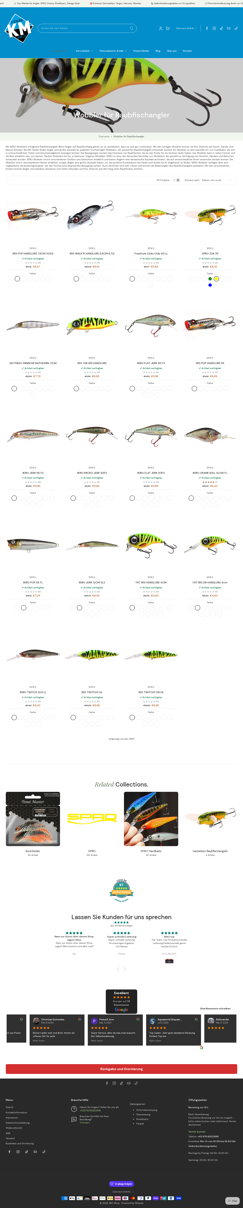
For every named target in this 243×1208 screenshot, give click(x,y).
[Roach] (30, 278)
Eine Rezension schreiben (215, 1008)
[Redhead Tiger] (23, 278)
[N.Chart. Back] (170, 498)
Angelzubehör (58, 50)
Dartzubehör (83, 50)
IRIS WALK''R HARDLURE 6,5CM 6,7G (92, 253)
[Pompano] (222, 498)
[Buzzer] (163, 388)
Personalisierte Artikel (111, 50)
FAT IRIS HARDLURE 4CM (151, 582)
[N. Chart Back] (92, 614)
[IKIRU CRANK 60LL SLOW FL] (210, 435)
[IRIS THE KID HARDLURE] (92, 326)
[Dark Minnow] (33, 395)
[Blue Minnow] (33, 388)
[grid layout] (178, 180)
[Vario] (151, 498)
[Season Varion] (157, 395)
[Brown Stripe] (151, 278)
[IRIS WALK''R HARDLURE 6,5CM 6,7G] (92, 216)
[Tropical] (33, 723)
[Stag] (229, 278)
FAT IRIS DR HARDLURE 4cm (210, 582)
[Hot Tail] (141, 614)
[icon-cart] (167, 28)
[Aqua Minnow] (52, 388)
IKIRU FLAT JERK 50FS (151, 473)
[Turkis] (144, 278)
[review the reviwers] (17, 1019)
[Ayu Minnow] (45, 388)
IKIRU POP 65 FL (33, 582)
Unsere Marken (141, 50)
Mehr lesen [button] (34, 1040)
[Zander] (138, 388)
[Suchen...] (131, 28)
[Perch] (36, 278)
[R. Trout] (85, 723)
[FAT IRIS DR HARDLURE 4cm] (210, 545)
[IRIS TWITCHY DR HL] (151, 655)
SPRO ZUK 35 (210, 253)
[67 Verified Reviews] (121, 903)
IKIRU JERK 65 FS (33, 473)
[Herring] (42, 278)
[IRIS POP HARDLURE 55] (210, 326)
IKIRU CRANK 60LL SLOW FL (210, 473)
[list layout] (174, 180)
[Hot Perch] (170, 608)
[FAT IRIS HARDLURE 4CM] (151, 545)
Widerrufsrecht (14, 1128)
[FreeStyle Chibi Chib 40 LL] (151, 216)
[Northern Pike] (160, 614)
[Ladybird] (197, 278)
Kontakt (187, 50)
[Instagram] (214, 28)
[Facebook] (207, 28)
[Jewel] (222, 278)
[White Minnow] (26, 388)
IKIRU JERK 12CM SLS (92, 582)
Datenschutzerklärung (18, 1122)
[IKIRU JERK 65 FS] (33, 435)
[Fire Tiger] (170, 278)
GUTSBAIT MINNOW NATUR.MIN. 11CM (33, 363)
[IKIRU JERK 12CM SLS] (92, 545)
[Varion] (151, 388)
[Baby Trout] (144, 388)
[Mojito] (132, 278)
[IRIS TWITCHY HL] (92, 655)
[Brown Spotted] (204, 278)
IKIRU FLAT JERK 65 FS (151, 363)
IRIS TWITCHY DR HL (151, 692)
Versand (10, 1138)
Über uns (172, 50)
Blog (158, 50)
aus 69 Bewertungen (121, 925)
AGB (8, 1133)
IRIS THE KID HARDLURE (92, 363)
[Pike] (210, 498)
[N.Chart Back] (111, 498)
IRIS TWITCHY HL (91, 692)
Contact (85, 1122)
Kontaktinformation (16, 1112)
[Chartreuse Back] (52, 498)
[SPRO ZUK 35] (210, 216)
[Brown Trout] (95, 388)
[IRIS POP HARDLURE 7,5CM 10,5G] (33, 216)
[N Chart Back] (210, 504)
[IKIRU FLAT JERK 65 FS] (151, 326)
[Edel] (157, 278)
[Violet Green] (210, 278)
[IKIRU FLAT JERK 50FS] (151, 435)
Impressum (12, 1117)
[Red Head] (151, 285)
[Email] (228, 28)
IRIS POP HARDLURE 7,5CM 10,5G (33, 253)
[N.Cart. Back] (170, 388)
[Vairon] (48, 278)
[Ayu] (163, 278)
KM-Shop (114, 1203)
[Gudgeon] (14, 498)
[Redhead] (229, 498)
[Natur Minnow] (14, 388)
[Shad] (157, 608)
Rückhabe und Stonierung (20, 1143)
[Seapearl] (39, 723)
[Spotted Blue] (210, 285)
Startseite (104, 136)
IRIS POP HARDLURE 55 (210, 363)
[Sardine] (26, 723)
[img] (121, 922)
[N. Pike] (92, 723)
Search (9, 1107)
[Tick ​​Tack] (221, 28)
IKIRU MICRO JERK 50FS (92, 473)
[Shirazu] (157, 388)
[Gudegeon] (132, 388)
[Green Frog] (23, 608)
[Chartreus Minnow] (20, 388)
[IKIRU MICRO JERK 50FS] (92, 435)
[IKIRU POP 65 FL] (33, 545)
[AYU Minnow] (52, 717)
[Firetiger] (17, 278)
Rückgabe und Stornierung (121, 1069)
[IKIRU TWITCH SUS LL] (33, 655)
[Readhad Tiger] (79, 717)
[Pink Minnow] (39, 388)
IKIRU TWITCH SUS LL (33, 692)
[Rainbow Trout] (101, 388)
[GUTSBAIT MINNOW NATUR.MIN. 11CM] (33, 326)
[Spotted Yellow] (216, 278)
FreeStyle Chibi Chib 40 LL (151, 253)
